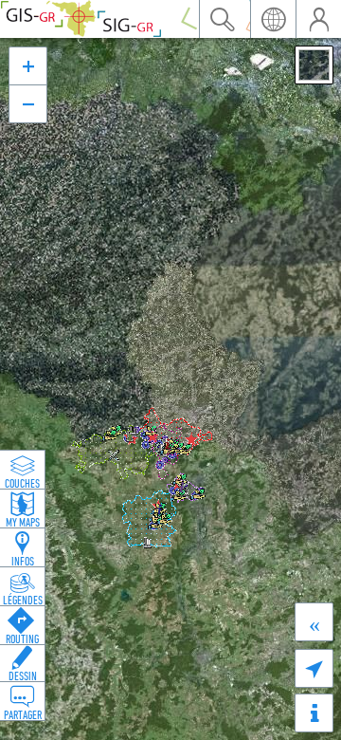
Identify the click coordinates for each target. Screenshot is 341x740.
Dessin (23, 675)
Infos (22, 560)
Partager (23, 714)
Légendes (23, 599)
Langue (273, 19)
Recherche (221, 19)
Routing (22, 638)
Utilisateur (318, 19)
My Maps (23, 521)
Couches (22, 483)
